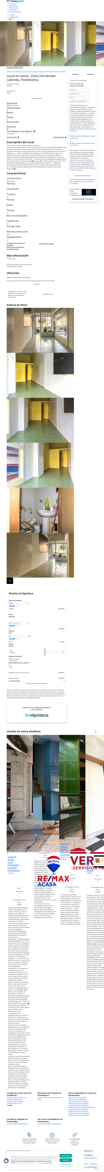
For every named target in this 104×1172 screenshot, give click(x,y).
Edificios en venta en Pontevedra (78, 1103)
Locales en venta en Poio (14, 1103)
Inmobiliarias (13, 6)
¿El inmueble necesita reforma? (19, 663)
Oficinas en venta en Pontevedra (78, 1101)
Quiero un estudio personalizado (36, 683)
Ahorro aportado (12, 615)
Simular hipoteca (36, 98)
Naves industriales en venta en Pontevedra (81, 1107)
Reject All (66, 1160)
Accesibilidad (93, 1164)
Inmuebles (12, 4)
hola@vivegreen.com (90, 1158)
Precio (19, 902)
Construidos (19, 891)
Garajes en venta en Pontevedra (78, 1109)
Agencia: (72, 189)
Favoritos (75, 74)
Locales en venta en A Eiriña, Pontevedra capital (50, 1098)
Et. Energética (17, 900)
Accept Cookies (66, 1156)
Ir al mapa (36, 284)
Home (8, 71)
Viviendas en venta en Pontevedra (78, 1115)
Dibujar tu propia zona (25, 71)
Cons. (23, 900)
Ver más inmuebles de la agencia (83, 199)
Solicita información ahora (83, 176)
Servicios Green (14, 8)
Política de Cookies (47, 1163)
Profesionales (14, 17)
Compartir (90, 74)
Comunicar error (48, 294)
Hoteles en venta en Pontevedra (78, 1111)
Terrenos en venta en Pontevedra (78, 1105)
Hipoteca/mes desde (11, 92)
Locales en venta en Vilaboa (15, 1101)
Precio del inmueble (13, 84)
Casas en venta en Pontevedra (77, 1099)
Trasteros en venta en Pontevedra (78, 1113)
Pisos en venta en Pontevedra (77, 1097)
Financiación (13, 10)
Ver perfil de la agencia (46, 244)
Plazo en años (11, 632)
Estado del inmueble (15, 656)
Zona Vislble (14, 71)
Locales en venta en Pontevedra (16, 1097)
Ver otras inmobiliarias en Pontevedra (49, 1124)
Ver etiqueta (10, 134)
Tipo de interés (11, 645)
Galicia (35, 71)
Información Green (15, 12)
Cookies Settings (66, 1164)
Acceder (12, 15)
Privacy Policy (81, 181)
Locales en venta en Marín (15, 1099)
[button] (2, 45)
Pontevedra (41, 71)
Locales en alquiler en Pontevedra (17, 1124)
